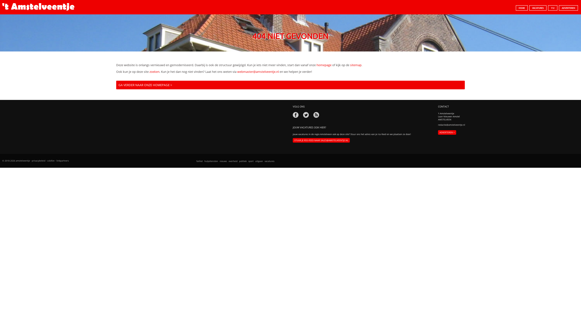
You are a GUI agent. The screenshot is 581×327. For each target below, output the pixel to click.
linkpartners (62, 160)
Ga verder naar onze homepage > (145, 85)
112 (553, 8)
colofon (51, 160)
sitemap (355, 65)
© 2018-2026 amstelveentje (16, 160)
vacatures (269, 161)
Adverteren (568, 8)
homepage (324, 65)
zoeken (154, 72)
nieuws (223, 161)
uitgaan (259, 161)
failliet (199, 161)
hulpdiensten (211, 161)
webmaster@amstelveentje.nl (258, 72)
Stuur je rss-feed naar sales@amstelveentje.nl (321, 140)
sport (251, 161)
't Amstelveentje (38, 7)
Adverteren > (447, 132)
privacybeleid (38, 160)
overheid (233, 161)
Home (522, 8)
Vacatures (538, 8)
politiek (243, 161)
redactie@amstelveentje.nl (451, 124)
